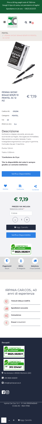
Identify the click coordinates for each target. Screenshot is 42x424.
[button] (21, 63)
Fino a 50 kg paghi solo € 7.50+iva (21, 2)
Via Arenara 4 (17, 373)
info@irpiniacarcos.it (12, 383)
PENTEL (5, 33)
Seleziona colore (17, 209)
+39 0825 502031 (10, 378)
